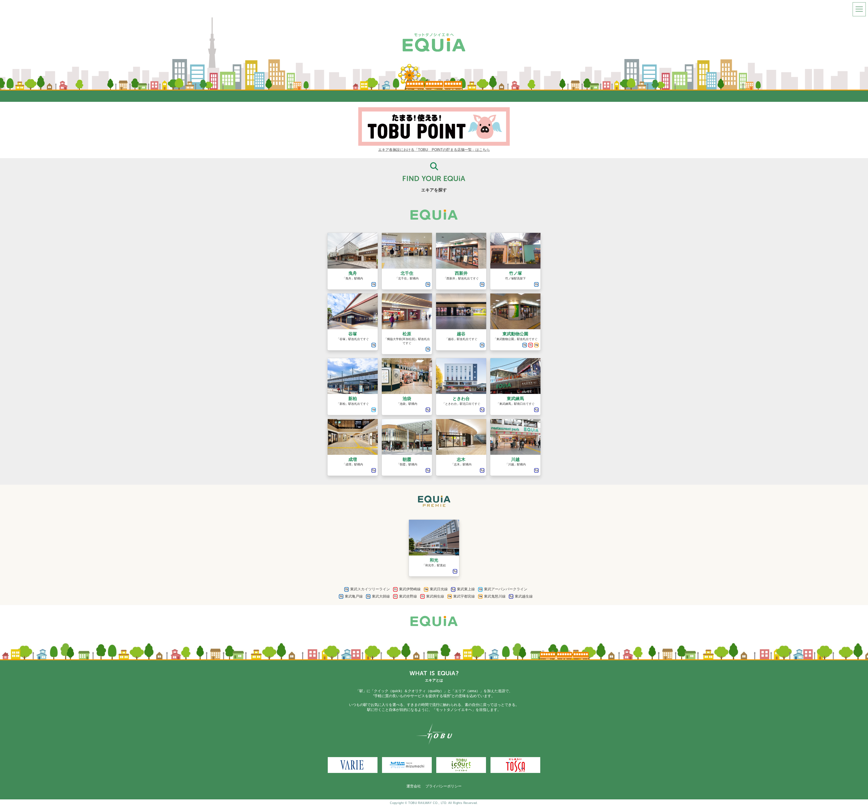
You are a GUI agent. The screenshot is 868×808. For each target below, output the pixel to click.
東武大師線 (381, 596)
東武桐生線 (435, 596)
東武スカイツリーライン (370, 589)
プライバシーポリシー (443, 786)
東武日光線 (439, 589)
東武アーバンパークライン (505, 589)
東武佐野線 (408, 596)
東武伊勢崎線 (410, 589)
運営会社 (413, 786)
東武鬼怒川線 (495, 596)
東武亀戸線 (354, 596)
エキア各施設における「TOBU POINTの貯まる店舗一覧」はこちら (434, 150)
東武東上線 (466, 589)
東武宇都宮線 (464, 596)
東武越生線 (524, 596)
